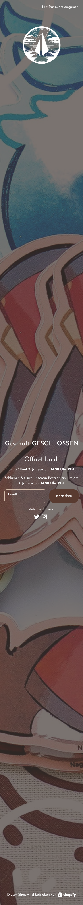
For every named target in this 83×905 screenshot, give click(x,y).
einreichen (64, 496)
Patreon (54, 478)
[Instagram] (44, 516)
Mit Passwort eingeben (60, 7)
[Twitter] (36, 516)
